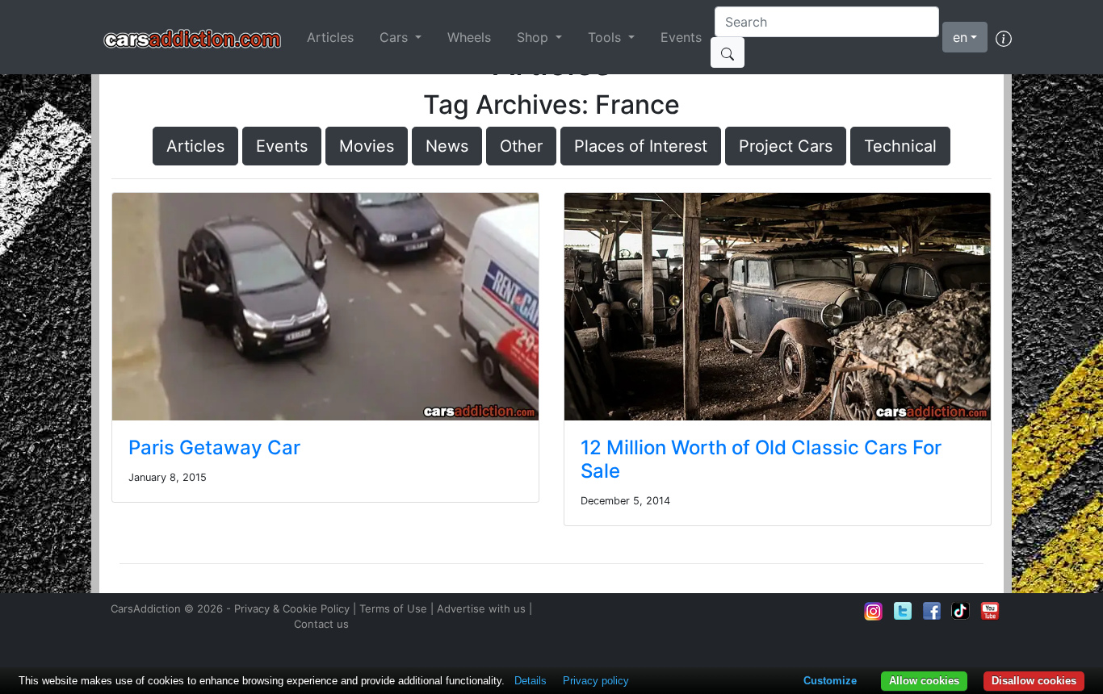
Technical (900, 146)
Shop (534, 37)
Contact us (321, 623)
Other (521, 146)
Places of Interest (640, 146)
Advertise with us (481, 608)
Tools (606, 37)
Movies (366, 146)
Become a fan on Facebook (932, 611)
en (960, 37)
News (447, 146)
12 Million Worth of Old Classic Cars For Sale (761, 459)
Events (681, 37)
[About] (1004, 37)
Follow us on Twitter (902, 611)
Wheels (469, 37)
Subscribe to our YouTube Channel (990, 611)
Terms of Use (393, 608)
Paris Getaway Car (214, 447)
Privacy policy (596, 681)
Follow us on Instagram (873, 611)
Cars (396, 37)
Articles (330, 37)
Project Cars (785, 146)
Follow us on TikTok (961, 611)
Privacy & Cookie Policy (292, 608)
